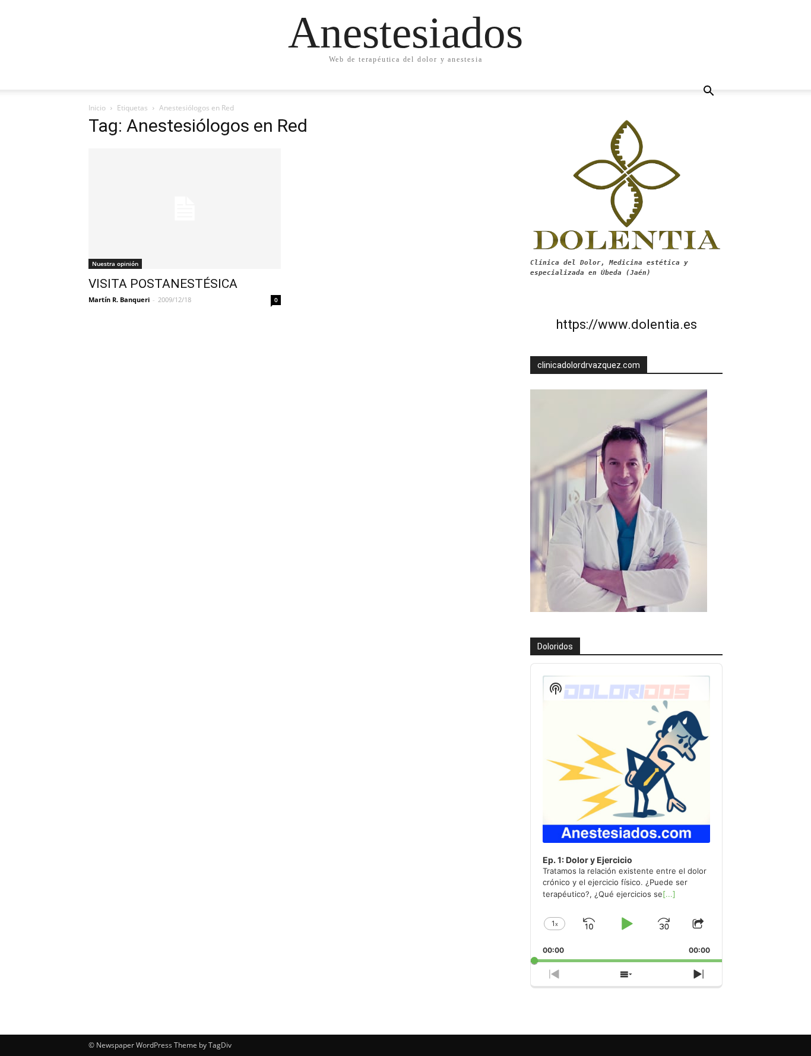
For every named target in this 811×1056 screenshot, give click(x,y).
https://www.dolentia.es (626, 324)
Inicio (97, 108)
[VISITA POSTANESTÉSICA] (184, 208)
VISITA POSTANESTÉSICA (162, 284)
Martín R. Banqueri (119, 299)
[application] (626, 813)
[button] (708, 92)
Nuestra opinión (115, 263)
